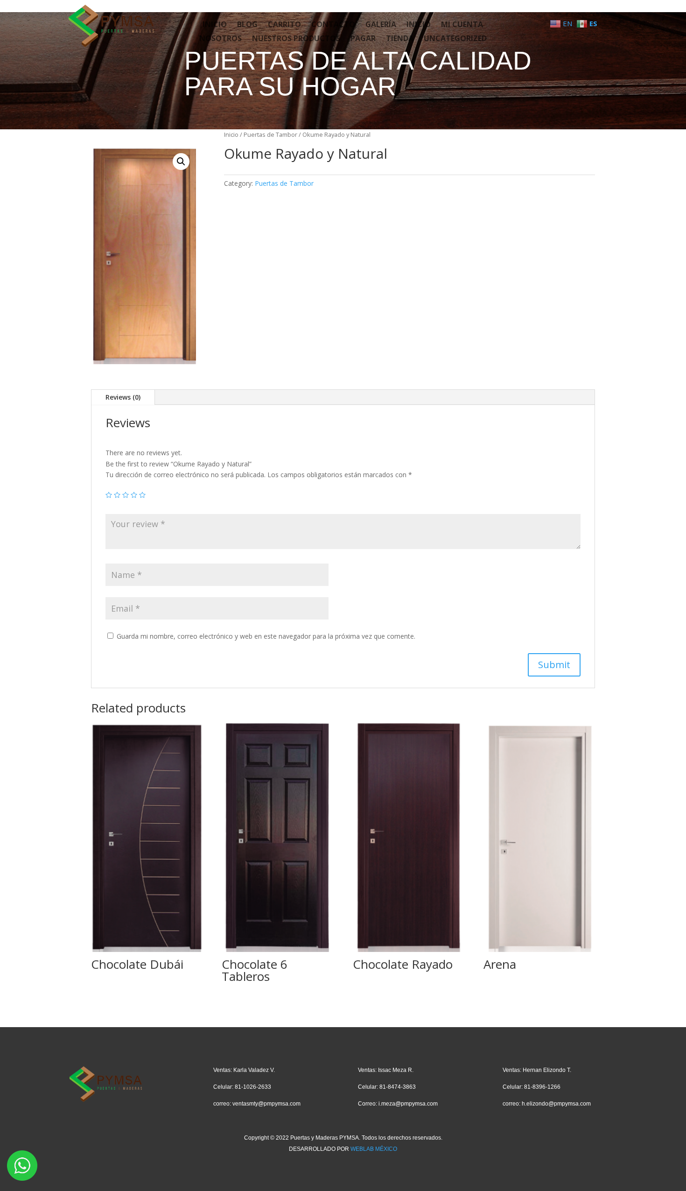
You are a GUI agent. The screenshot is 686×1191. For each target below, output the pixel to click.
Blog (247, 25)
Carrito (284, 25)
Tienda (399, 39)
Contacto (333, 25)
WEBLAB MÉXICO (373, 1149)
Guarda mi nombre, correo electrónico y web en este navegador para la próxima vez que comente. (266, 636)
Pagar (363, 39)
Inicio (215, 25)
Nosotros (220, 39)
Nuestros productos (296, 39)
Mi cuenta (462, 25)
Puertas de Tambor (270, 134)
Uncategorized (455, 39)
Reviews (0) (122, 397)
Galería (380, 25)
